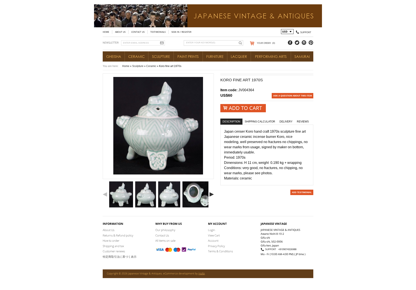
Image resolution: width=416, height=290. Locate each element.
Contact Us (138, 31)
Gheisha (113, 56)
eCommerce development (178, 273)
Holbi (201, 273)
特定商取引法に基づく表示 (119, 257)
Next (212, 194)
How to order (111, 241)
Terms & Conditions (220, 251)
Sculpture (161, 56)
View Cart (214, 235)
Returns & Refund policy (118, 235)
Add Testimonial (302, 192)
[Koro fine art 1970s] (121, 194)
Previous (105, 194)
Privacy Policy (216, 246)
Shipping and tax (113, 246)
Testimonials (158, 31)
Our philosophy (165, 230)
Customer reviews (114, 251)
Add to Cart (243, 108)
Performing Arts (271, 56)
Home (106, 31)
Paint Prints (188, 56)
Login (211, 230)
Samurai (302, 56)
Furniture (215, 56)
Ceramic (136, 56)
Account (213, 241)
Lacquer (239, 56)
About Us (120, 31)
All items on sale (165, 241)
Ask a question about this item (292, 95)
